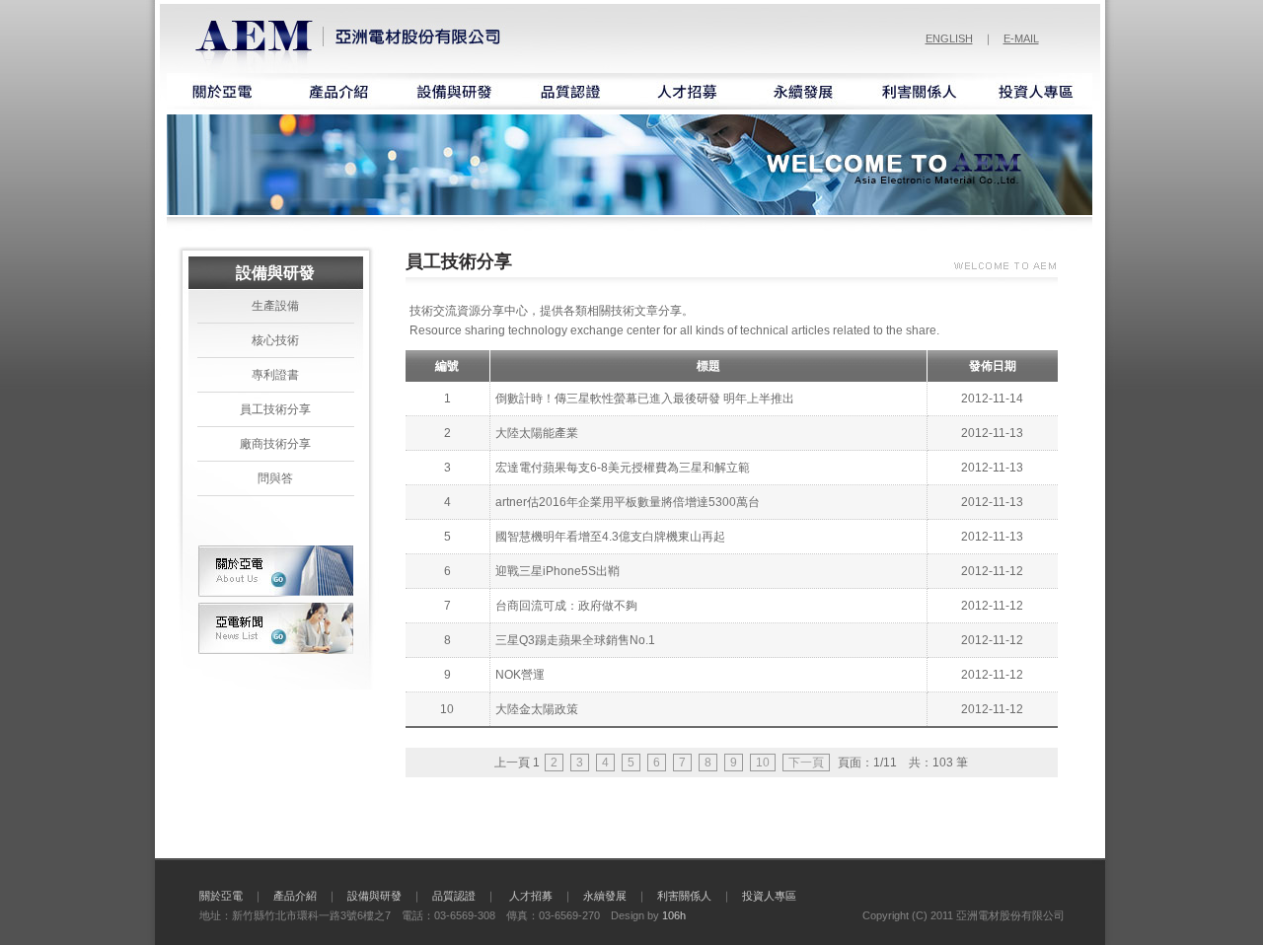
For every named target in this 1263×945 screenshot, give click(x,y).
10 (763, 762)
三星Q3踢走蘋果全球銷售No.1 (575, 640)
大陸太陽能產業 (536, 433)
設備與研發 (374, 896)
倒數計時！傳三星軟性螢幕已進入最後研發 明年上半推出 (644, 398)
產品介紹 (295, 896)
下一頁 (806, 762)
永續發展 (605, 896)
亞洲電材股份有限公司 (351, 36)
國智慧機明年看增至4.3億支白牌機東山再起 (610, 537)
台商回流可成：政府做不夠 (566, 606)
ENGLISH (949, 38)
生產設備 (275, 306)
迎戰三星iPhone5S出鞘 (557, 571)
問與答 (275, 478)
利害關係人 (684, 896)
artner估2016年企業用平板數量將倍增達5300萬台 (627, 502)
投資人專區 (769, 896)
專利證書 (275, 375)
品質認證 (454, 896)
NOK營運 (520, 675)
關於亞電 (275, 571)
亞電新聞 (275, 628)
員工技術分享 (275, 409)
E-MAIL (1021, 38)
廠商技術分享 (275, 444)
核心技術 (275, 340)
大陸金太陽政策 (536, 709)
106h (674, 915)
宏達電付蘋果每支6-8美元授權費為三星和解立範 (622, 467)
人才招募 (531, 896)
